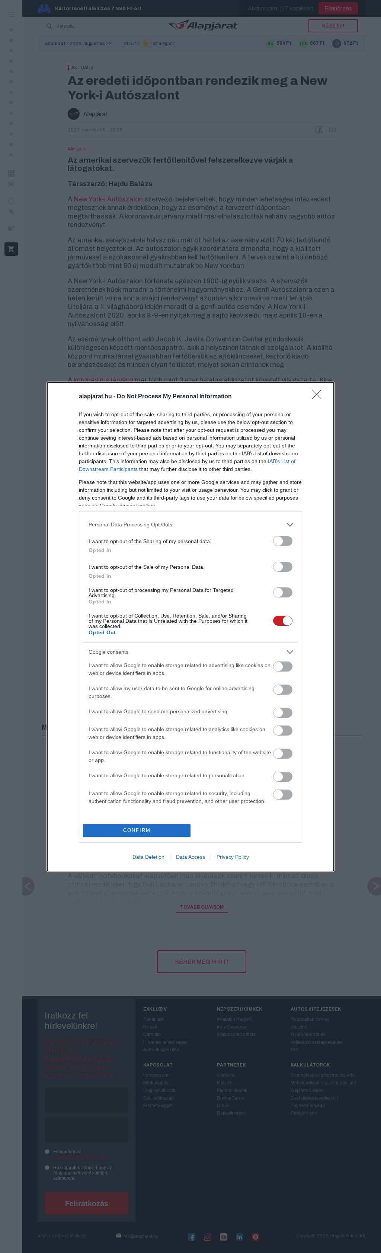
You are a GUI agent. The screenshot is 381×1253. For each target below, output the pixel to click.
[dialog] (190, 626)
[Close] (319, 397)
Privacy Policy (233, 857)
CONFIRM (137, 830)
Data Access (190, 857)
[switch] (282, 541)
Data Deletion (148, 857)
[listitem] (190, 525)
